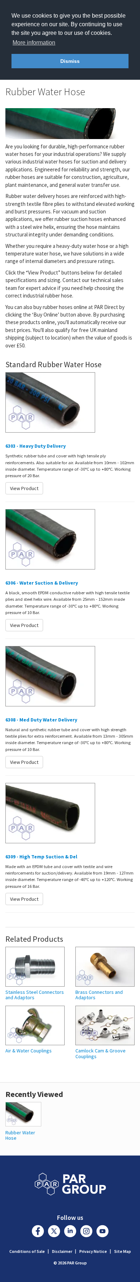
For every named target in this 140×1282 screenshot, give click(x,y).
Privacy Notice (93, 1251)
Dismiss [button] (70, 61)
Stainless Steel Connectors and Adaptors (34, 995)
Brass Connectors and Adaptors (99, 995)
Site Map (122, 1251)
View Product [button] (24, 488)
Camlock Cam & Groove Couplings (100, 1053)
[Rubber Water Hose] (23, 1113)
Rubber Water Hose (20, 1135)
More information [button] (34, 43)
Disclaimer (62, 1251)
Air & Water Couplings (28, 1050)
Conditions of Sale (27, 1251)
